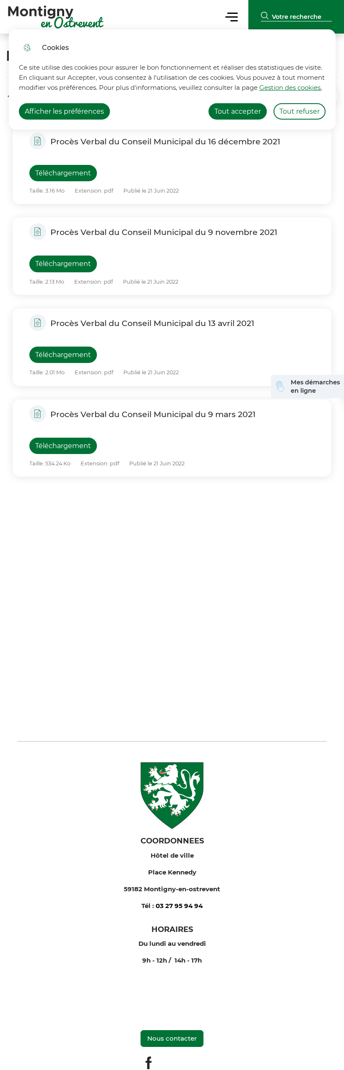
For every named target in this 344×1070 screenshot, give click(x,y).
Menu (232, 17)
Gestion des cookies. (290, 87)
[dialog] (172, 79)
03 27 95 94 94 (179, 906)
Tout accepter (237, 111)
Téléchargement (63, 173)
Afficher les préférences (64, 111)
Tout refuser (299, 111)
